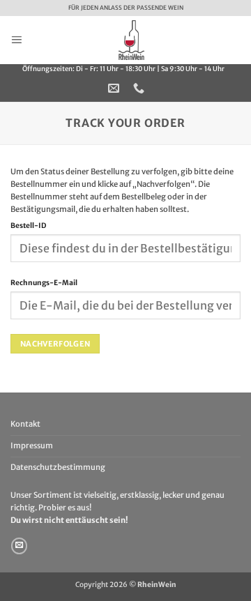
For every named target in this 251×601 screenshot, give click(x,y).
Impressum (31, 445)
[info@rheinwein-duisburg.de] (115, 88)
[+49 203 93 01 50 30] (140, 88)
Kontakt (25, 424)
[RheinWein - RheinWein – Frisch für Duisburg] (131, 40)
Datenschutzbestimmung (57, 467)
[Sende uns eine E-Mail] (19, 546)
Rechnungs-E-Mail (43, 282)
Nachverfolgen (55, 344)
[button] (16, 40)
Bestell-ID (28, 225)
